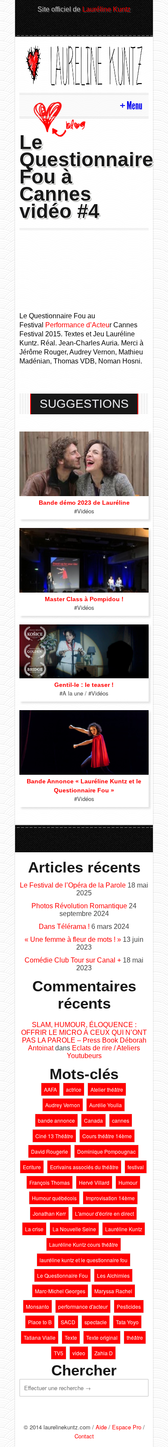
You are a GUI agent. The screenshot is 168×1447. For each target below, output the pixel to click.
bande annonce (56, 1120)
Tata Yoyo (127, 1322)
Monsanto (37, 1306)
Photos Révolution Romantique (79, 906)
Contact (84, 1436)
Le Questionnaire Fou (62, 1275)
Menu (134, 105)
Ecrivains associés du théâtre (84, 1167)
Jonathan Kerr (49, 1213)
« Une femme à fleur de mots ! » (73, 939)
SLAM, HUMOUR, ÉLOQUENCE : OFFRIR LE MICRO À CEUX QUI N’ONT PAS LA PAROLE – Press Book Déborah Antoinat (84, 1036)
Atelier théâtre (106, 1089)
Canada (93, 1120)
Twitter (62, 26)
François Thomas (49, 1182)
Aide (101, 1427)
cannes (120, 1120)
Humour (127, 1182)
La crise (34, 1229)
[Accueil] (84, 64)
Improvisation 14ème (110, 1198)
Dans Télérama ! (64, 926)
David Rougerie (49, 1151)
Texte (71, 1337)
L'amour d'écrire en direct (104, 1213)
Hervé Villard (94, 1182)
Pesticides (129, 1306)
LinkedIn (76, 26)
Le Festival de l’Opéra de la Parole (73, 885)
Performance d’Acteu (77, 325)
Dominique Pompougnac (106, 1151)
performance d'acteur (83, 1306)
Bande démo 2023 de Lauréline (84, 502)
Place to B (40, 1322)
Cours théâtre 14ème (107, 1136)
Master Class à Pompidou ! (84, 599)
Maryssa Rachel (113, 1291)
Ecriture (32, 1167)
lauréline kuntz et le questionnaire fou (84, 1260)
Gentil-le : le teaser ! (84, 684)
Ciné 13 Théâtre (54, 1136)
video (78, 1353)
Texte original (102, 1337)
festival (136, 1167)
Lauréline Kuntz (106, 9)
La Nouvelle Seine (74, 1229)
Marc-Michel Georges (60, 1291)
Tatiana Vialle (40, 1337)
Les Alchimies (113, 1275)
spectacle (95, 1322)
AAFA (50, 1089)
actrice (73, 1089)
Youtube (106, 26)
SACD (68, 1322)
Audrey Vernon (62, 1105)
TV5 (58, 1353)
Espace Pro (126, 1427)
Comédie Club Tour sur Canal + (73, 960)
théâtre (135, 1337)
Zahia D (103, 1353)
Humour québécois (54, 1198)
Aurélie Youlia (105, 1105)
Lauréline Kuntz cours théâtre (83, 1244)
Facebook (91, 26)
